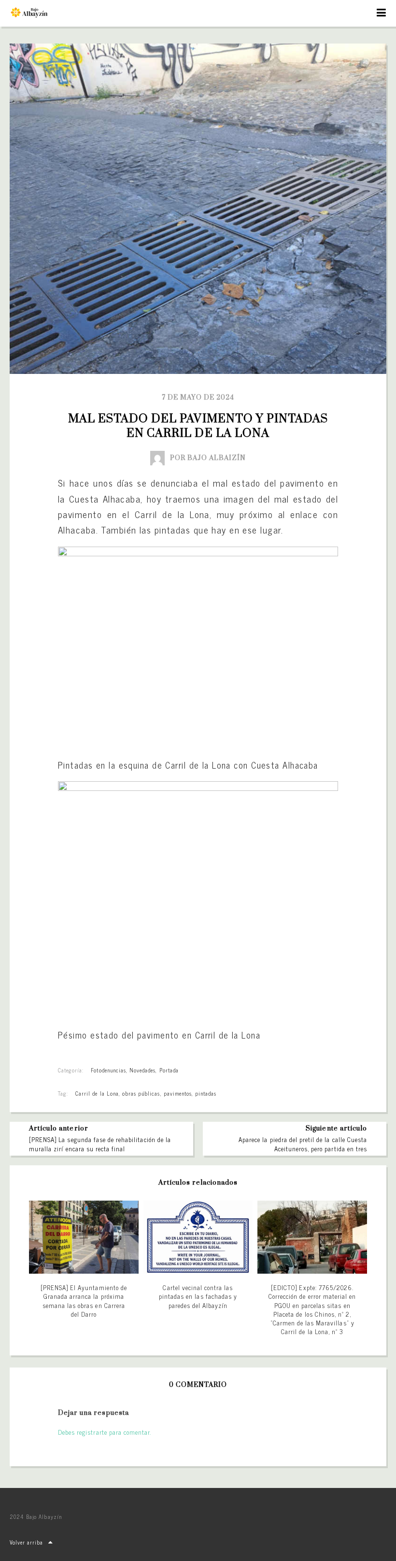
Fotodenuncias (108, 1070)
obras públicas (141, 1093)
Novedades (142, 1070)
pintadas (205, 1093)
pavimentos (178, 1093)
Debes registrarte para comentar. (104, 1432)
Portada (169, 1070)
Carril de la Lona (97, 1093)
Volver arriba (26, 1542)
